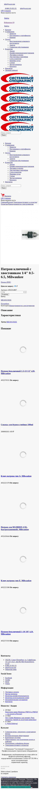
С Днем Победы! (11, 723)
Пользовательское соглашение (16, 700)
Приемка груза (15, 61)
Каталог (8, 30)
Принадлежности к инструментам (20, 204)
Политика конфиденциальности (17, 696)
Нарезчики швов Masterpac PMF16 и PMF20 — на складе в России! (21, 713)
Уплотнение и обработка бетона (17, 743)
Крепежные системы (13, 737)
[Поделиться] (6, 766)
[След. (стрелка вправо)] (4, 768)
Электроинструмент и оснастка (25, 202)
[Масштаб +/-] (2, 766)
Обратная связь (10, 669)
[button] (2, 378)
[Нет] (31, 787)
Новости (13, 33)
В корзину (5, 294)
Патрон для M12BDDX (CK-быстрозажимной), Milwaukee (15, 528)
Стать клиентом (15, 59)
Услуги (7, 39)
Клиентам (9, 49)
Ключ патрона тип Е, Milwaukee (16, 580)
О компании (9, 32)
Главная (4, 202)
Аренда (12, 45)
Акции (12, 51)
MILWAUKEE (6, 300)
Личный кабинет (11, 70)
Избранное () (9, 22)
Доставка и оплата (16, 55)
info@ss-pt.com (9, 4)
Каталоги (13, 66)
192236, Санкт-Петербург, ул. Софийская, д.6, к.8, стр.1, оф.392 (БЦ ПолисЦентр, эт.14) (20, 662)
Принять (4, 787)
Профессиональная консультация (22, 53)
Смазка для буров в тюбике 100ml (17, 424)
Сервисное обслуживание (19, 47)
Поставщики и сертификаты (20, 35)
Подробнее (5, 304)
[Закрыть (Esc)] (8, 766)
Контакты (8, 68)
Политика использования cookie (17, 698)
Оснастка (4, 204)
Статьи (12, 63)
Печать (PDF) (6, 282)
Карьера (12, 37)
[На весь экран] (4, 766)
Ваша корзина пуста (8, 13)
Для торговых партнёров (19, 57)
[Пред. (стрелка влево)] (2, 768)
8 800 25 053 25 (10, 666)
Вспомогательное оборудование (17, 736)
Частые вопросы (16, 64)
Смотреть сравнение (8, 777)
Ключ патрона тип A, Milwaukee (16, 476)
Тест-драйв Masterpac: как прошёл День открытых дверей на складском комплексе (20, 719)
